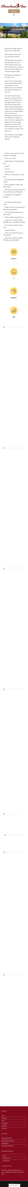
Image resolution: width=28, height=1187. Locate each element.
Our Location (5, 1123)
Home (3, 1115)
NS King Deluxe (5, 1143)
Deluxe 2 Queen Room (7, 1138)
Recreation (4, 1118)
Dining (4, 1155)
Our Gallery (4, 1126)
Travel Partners (6, 1161)
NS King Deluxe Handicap (7, 1146)
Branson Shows (6, 1158)
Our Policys (4, 1128)
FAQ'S (3, 1120)
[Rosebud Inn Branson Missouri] (14, 5)
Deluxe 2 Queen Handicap (8, 1140)
